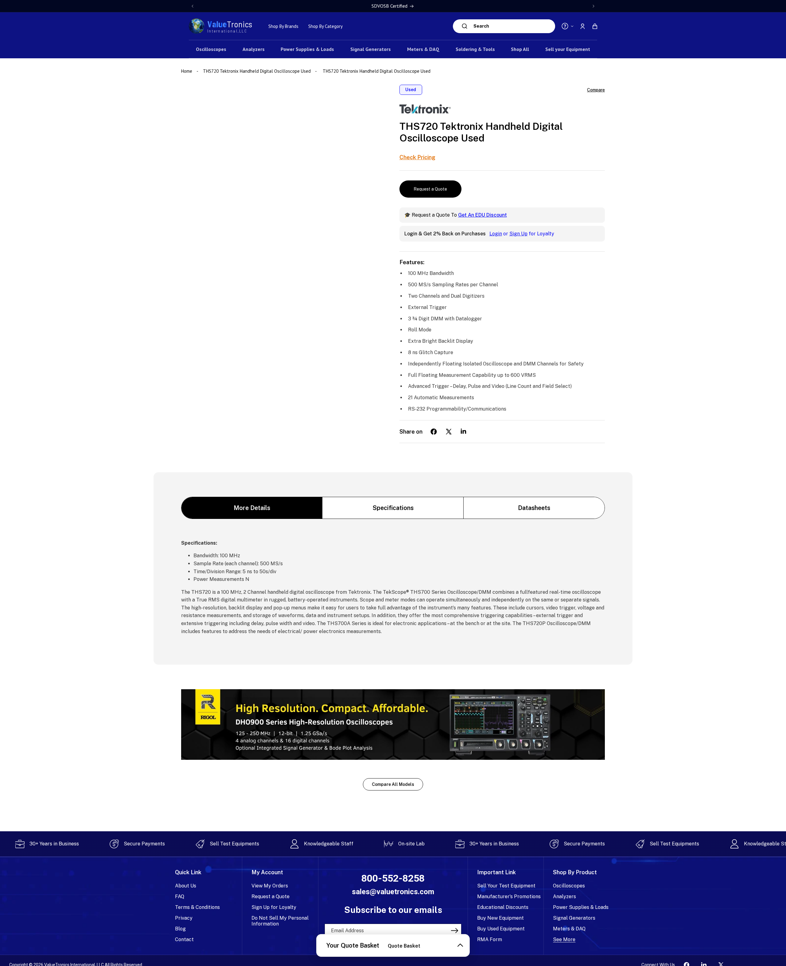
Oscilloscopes (569, 886)
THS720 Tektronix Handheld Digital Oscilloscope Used (257, 71)
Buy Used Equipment (501, 929)
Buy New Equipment (500, 918)
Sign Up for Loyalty (273, 907)
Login (495, 234)
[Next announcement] (593, 6)
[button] (595, 26)
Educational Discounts (502, 907)
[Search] (464, 26)
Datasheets (534, 508)
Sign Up (518, 234)
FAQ (179, 896)
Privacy (184, 918)
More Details (252, 508)
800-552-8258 (393, 878)
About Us (185, 886)
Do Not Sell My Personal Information (280, 921)
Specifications (393, 508)
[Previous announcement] (192, 6)
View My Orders (269, 886)
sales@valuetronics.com (393, 891)
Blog (180, 929)
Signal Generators (574, 918)
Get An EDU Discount (482, 215)
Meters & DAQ (569, 929)
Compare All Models (393, 784)
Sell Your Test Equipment (506, 886)
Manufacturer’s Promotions (509, 896)
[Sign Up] (454, 930)
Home (187, 71)
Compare (596, 89)
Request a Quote (430, 189)
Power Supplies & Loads (581, 907)
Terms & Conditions (197, 907)
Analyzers (564, 896)
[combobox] (512, 26)
